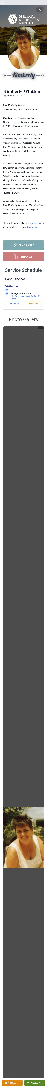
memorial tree (34, 222)
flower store (32, 227)
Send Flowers (33, 304)
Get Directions (14, 304)
